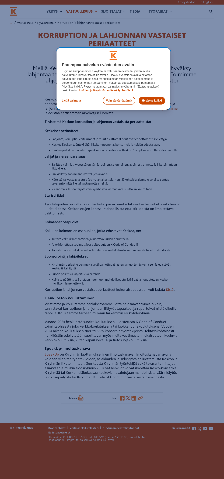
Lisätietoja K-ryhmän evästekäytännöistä (105, 90)
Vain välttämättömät (119, 100)
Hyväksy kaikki (152, 100)
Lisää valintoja (71, 100)
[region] (113, 79)
